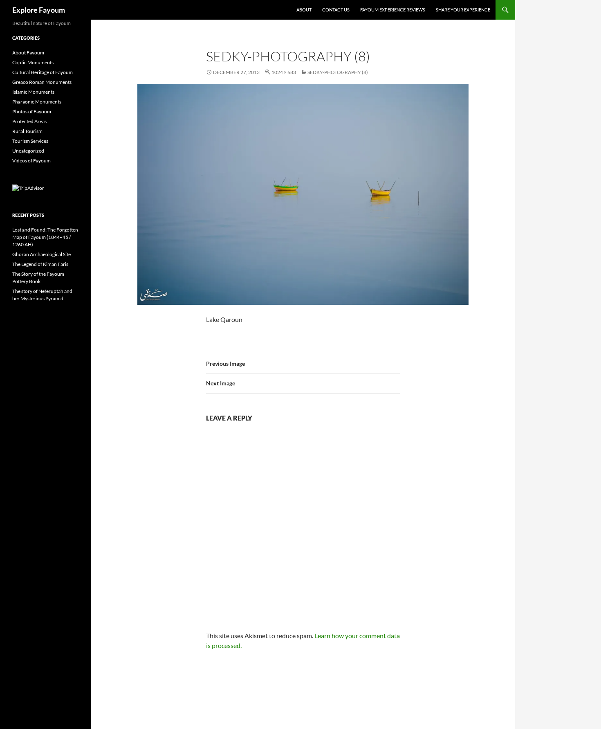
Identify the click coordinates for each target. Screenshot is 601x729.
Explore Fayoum (38, 9)
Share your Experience (463, 9)
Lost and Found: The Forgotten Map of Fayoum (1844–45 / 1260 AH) (45, 237)
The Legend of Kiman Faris (40, 264)
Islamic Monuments (33, 92)
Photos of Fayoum (31, 111)
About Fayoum (28, 53)
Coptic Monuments (33, 62)
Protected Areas (29, 121)
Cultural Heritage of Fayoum (42, 72)
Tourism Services (30, 141)
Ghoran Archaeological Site (41, 254)
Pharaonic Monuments (36, 102)
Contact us (336, 9)
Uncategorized (28, 151)
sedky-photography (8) (337, 72)
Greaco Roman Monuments (42, 82)
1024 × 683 (283, 72)
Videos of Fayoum (31, 161)
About (304, 9)
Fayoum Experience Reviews (392, 9)
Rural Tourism (27, 131)
